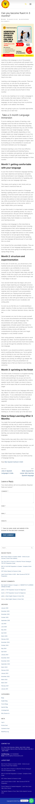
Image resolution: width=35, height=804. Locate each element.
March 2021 (4, 682)
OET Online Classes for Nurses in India (11, 571)
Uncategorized (24, 19)
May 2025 (3, 629)
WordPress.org (5, 731)
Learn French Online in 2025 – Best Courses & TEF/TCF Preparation (15, 575)
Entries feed (4, 725)
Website (4, 521)
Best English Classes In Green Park (15, 596)
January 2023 (4, 673)
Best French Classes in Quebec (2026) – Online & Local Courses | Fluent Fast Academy (15, 557)
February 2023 (5, 670)
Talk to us (24, 801)
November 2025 (5, 614)
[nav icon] (30, 4)
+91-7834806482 (14, 754)
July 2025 (3, 623)
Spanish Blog (4, 707)
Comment (4, 491)
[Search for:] (17, 547)
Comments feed (5, 728)
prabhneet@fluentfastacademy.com (14, 755)
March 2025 (4, 636)
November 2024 (5, 642)
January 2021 (4, 689)
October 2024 (4, 645)
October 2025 (4, 617)
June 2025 (4, 626)
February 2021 (5, 685)
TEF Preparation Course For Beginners (16, 589)
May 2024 (3, 648)
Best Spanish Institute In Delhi (14, 462)
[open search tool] (26, 4)
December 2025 (5, 611)
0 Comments (5, 21)
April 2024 (4, 651)
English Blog (4, 701)
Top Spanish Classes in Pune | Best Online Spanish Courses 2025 (16, 792)
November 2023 (5, 661)
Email (3, 513)
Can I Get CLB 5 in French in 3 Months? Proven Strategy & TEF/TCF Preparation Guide (16, 562)
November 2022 (5, 676)
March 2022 (4, 679)
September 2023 (5, 664)
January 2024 (4, 654)
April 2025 (4, 633)
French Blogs (4, 704)
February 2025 (5, 639)
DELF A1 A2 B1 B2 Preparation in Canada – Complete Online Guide (16, 567)
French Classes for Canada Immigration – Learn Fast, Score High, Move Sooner (16, 787)
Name (3, 506)
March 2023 (4, 667)
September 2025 (5, 620)
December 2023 (5, 657)
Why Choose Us (5, 713)
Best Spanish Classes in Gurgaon (9, 585)
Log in (2, 722)
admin (4, 19)
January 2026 (4, 608)
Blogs (2, 697)
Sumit (2, 593)
